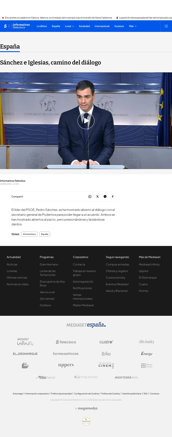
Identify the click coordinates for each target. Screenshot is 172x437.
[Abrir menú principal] (166, 26)
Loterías (12, 271)
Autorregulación (83, 281)
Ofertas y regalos (117, 271)
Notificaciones (82, 288)
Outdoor (45, 305)
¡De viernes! (47, 298)
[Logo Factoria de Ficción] (66, 354)
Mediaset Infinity (149, 264)
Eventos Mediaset (117, 284)
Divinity (143, 290)
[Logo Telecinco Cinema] (106, 365)
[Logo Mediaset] (86, 327)
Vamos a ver (47, 292)
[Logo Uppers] (65, 365)
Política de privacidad (61, 393)
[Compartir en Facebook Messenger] (105, 197)
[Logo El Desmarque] (25, 354)
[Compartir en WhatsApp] (90, 197)
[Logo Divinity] (147, 342)
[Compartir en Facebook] (113, 197)
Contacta (79, 264)
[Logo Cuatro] (106, 342)
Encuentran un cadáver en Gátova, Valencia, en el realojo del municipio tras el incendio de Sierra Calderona (58, 17)
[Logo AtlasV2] (45, 377)
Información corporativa (37, 393)
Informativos (29, 234)
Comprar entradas (117, 264)
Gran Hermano (49, 264)
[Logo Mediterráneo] (126, 377)
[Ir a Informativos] (20, 26)
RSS (146, 393)
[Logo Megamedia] (87, 408)
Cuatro (143, 284)
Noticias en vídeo (18, 284)
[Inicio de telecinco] (5, 26)
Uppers (143, 271)
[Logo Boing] (106, 354)
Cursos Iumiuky (115, 277)
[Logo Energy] (147, 354)
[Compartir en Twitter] (97, 197)
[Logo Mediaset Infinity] (25, 342)
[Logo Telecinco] (66, 342)
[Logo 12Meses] (146, 365)
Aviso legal (18, 393)
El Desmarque (148, 277)
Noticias (12, 264)
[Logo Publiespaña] (86, 377)
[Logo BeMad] (25, 365)
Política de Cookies (110, 393)
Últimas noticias (17, 277)
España (10, 46)
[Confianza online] (86, 424)
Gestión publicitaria (131, 393)
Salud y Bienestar (117, 290)
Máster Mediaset (83, 305)
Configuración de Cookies (86, 393)
